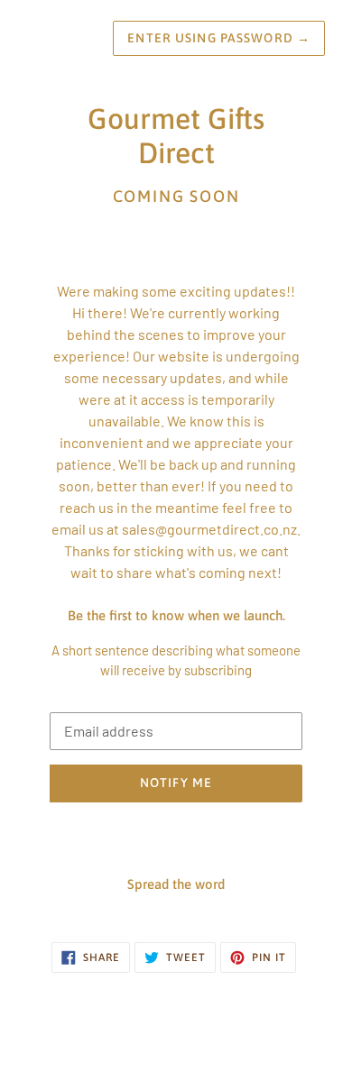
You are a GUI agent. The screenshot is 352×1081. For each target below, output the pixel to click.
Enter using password (218, 38)
